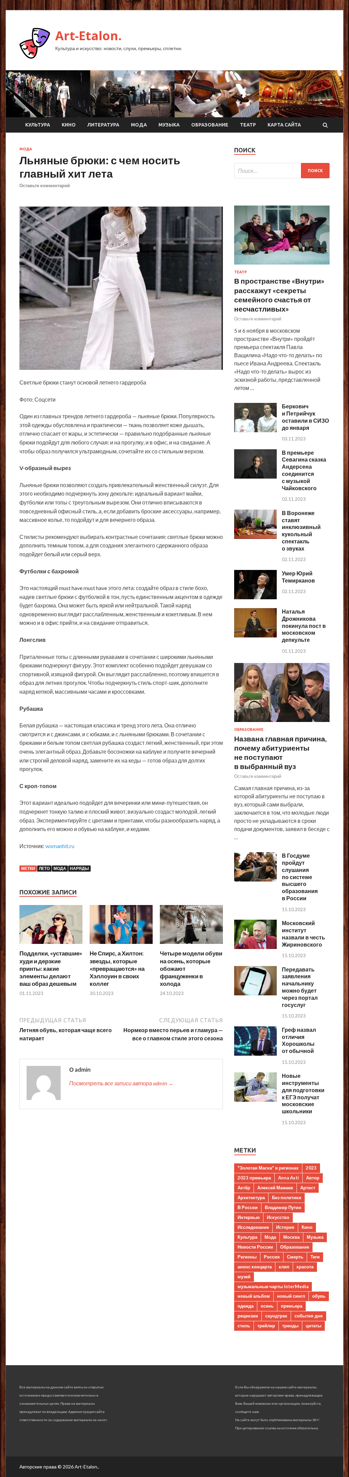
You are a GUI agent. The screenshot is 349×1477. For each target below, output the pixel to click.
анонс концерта (255, 1266)
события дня (308, 1315)
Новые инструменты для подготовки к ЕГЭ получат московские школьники (303, 1093)
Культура (37, 124)
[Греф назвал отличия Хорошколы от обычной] (255, 1053)
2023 (311, 1168)
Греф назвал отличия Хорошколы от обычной (299, 1040)
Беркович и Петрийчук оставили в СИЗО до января (305, 417)
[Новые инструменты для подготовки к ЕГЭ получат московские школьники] (255, 1099)
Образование (209, 124)
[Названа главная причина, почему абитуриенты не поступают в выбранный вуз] (282, 723)
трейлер (266, 1325)
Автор (312, 1177)
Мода (139, 124)
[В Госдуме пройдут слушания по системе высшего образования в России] (255, 879)
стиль (244, 1325)
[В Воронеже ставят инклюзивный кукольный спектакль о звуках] (255, 536)
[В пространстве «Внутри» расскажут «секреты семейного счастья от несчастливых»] (282, 265)
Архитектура (251, 1197)
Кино (69, 124)
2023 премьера (254, 1177)
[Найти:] (282, 170)
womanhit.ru (59, 846)
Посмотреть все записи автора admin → (121, 1083)
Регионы (247, 1257)
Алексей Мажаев (275, 1187)
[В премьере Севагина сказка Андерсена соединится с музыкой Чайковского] (255, 476)
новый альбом (254, 1296)
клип (284, 1266)
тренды (290, 1325)
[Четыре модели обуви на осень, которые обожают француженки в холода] (191, 945)
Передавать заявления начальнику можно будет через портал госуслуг (300, 987)
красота (305, 1266)
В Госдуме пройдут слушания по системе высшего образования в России (300, 876)
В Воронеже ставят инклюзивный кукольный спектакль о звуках (301, 531)
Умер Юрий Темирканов (298, 577)
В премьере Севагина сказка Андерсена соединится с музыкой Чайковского (304, 470)
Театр (248, 124)
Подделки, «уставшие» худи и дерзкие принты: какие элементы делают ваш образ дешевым (50, 968)
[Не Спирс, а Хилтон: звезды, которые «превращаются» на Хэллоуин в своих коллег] (121, 945)
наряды (79, 868)
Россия (272, 1257)
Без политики (286, 1197)
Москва (291, 1237)
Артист (307, 1187)
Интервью (249, 1217)
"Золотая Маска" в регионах (268, 1168)
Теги (315, 1257)
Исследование (253, 1227)
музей (244, 1276)
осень (267, 1306)
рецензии (248, 1315)
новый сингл (291, 1296)
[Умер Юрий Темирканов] (255, 597)
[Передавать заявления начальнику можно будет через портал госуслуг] (255, 993)
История (285, 1227)
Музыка (169, 124)
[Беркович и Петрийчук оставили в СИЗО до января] (255, 430)
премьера (291, 1306)
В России (248, 1207)
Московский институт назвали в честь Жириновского (303, 933)
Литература (103, 124)
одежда (246, 1306)
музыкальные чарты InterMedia (273, 1286)
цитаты (313, 1325)
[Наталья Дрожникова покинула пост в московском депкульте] (255, 635)
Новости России (255, 1247)
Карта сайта (284, 124)
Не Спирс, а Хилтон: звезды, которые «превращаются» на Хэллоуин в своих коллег (117, 968)
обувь (318, 1296)
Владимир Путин (283, 1207)
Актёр (244, 1187)
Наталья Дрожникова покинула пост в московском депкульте (304, 625)
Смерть (295, 1257)
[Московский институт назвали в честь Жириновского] (255, 947)
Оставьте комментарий (44, 185)
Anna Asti (288, 1177)
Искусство (278, 1217)
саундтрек (276, 1315)
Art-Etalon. (88, 35)
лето (44, 868)
